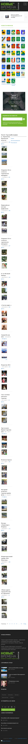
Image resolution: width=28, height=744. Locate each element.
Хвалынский (8, 35)
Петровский (18, 49)
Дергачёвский (18, 70)
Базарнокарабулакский (23, 77)
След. (24, 623)
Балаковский (18, 77)
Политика (4, 694)
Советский (3, 42)
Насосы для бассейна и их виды (16, 667)
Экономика (10, 694)
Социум (11, 697)
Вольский (4, 77)
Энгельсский (3, 35)
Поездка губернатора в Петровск (5, 524)
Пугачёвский (8, 49)
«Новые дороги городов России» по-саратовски (6, 591)
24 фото (4, 433)
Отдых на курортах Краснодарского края (17, 675)
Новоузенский (8, 56)
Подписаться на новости (8, 709)
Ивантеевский (23, 63)
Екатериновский (8, 70)
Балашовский (13, 77)
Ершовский (3, 70)
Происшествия (5, 697)
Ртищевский (18, 42)
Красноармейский (13, 63)
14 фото (4, 497)
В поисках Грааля (6, 460)
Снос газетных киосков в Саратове (5, 396)
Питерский (13, 49)
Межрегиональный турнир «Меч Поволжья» (6, 558)
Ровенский (3, 49)
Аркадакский (8, 84)
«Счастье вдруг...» (6, 305)
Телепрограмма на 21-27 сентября (16, 16)
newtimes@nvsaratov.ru (22, 738)
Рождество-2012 (5, 365)
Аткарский (3, 84)
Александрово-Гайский (13, 84)
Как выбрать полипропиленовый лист (10, 723)
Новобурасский (13, 56)
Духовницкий (13, 70)
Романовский (23, 42)
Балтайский (8, 77)
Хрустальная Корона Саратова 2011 (6, 429)
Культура (17, 694)
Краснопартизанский (3, 63)
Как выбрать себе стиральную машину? (10, 718)
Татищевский (23, 35)
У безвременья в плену (14, 681)
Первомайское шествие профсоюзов (5, 206)
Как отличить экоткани (6, 728)
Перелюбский (23, 49)
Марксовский (18, 56)
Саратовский (8, 42)
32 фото (4, 338)
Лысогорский (23, 56)
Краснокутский (8, 63)
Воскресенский (23, 70)
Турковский (18, 35)
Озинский (4, 56)
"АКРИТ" (10, 738)
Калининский (18, 63)
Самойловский (13, 42)
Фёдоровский (13, 35)
